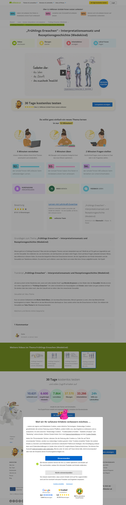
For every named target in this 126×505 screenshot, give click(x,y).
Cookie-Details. (91, 434)
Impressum (69, 484)
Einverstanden (64, 458)
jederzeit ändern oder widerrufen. (43, 449)
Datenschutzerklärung (73, 434)
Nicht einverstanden (63, 473)
